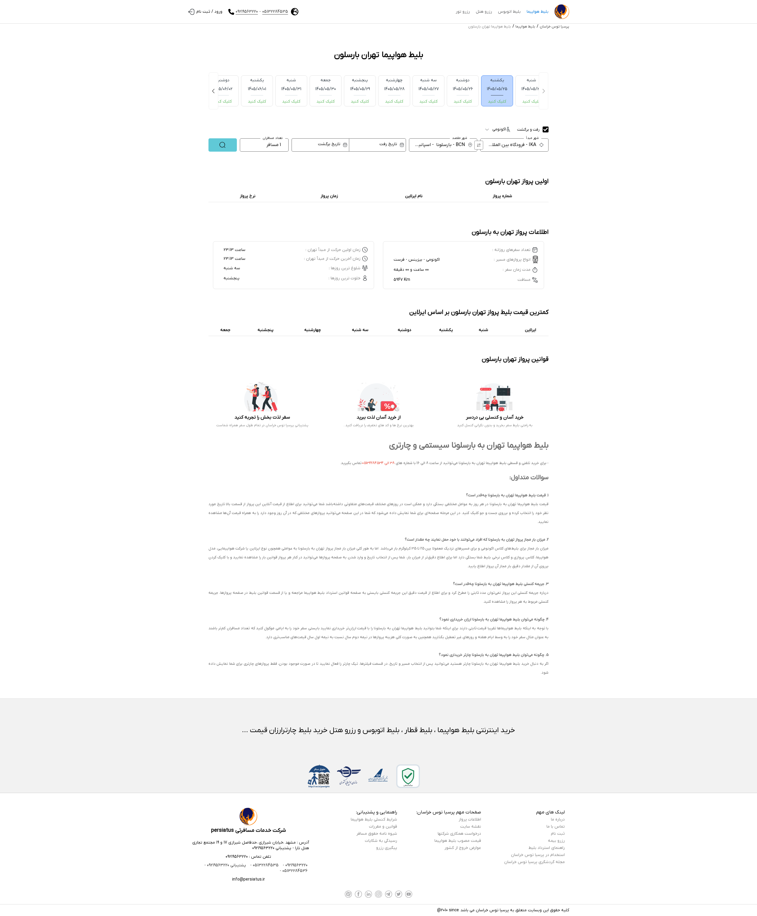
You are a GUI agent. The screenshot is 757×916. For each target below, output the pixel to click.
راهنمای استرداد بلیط (546, 848)
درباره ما (558, 819)
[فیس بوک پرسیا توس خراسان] (358, 894)
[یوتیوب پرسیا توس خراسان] (408, 894)
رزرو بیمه (556, 841)
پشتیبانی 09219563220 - (225, 865)
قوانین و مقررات (383, 826)
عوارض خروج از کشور (462, 848)
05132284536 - (294, 871)
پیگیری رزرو (386, 848)
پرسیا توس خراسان (554, 26)
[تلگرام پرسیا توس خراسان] (388, 894)
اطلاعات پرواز (470, 819)
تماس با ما (555, 826)
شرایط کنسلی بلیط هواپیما (374, 819)
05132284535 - (264, 865)
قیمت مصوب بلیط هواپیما (457, 841)
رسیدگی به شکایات (381, 841)
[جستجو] (222, 145)
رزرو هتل (484, 11)
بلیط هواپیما (538, 11)
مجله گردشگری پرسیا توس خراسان (534, 862)
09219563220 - (295, 865)
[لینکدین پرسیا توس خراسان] (368, 894)
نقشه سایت (470, 826)
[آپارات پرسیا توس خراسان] (348, 894)
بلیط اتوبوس (509, 11)
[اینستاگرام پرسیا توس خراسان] (378, 894)
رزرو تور (463, 11)
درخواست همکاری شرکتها (459, 833)
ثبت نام (558, 833)
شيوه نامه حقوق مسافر (376, 833)
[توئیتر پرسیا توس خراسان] (398, 894)
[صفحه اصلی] (561, 11)
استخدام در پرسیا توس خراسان (538, 855)
